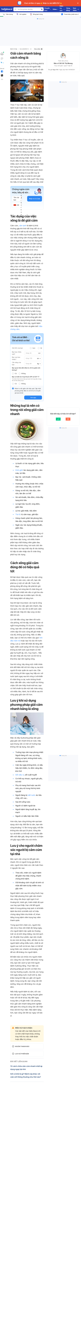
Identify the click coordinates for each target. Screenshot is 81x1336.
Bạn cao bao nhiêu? (16, 358)
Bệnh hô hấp (13, 49)
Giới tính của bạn (17, 348)
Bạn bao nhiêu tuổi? (16, 353)
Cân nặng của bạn (16, 363)
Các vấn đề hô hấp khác (26, 49)
